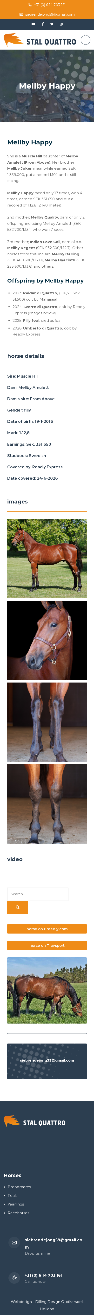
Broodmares (19, 1187)
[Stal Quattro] (40, 40)
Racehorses (18, 1213)
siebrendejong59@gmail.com (50, 14)
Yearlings (16, 1204)
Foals (12, 1195)
